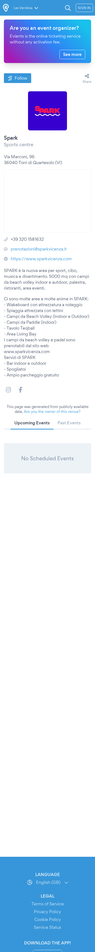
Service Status (47, 927)
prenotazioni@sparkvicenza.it (38, 248)
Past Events (69, 422)
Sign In (84, 8)
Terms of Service (47, 903)
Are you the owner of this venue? (52, 411)
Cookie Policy (47, 919)
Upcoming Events (32, 422)
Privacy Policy (47, 911)
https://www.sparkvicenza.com (41, 258)
